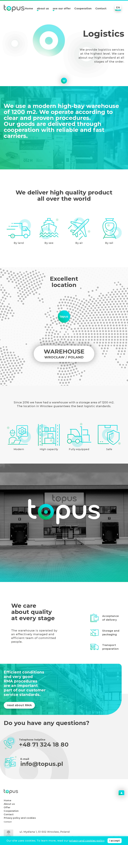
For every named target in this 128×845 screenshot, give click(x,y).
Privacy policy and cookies (20, 818)
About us (9, 804)
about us (43, 8)
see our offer (62, 8)
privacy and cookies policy (86, 840)
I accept (114, 840)
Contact (100, 8)
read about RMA (19, 705)
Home (29, 8)
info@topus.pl (41, 764)
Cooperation (83, 8)
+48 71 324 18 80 (43, 745)
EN (118, 7)
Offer (7, 807)
